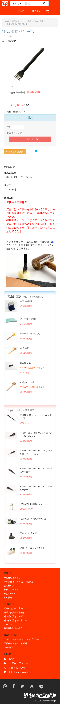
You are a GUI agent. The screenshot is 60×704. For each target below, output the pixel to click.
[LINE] (41, 686)
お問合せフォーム (18, 663)
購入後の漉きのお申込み (15, 620)
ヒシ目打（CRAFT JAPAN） (17, 24)
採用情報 (8, 597)
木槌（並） (25, 348)
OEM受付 (8, 647)
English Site (9, 593)
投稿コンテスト (11, 589)
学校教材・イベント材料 (15, 643)
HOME (6, 21)
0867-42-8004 (17, 667)
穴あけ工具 (38, 21)
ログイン (36, 10)
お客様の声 (9, 585)
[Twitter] (23, 686)
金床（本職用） (27, 301)
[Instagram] (6, 686)
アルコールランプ (28, 533)
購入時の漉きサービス (14, 616)
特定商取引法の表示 (13, 628)
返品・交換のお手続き (14, 612)
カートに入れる (30, 139)
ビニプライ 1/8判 (28, 319)
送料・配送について (16, 111)
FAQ (11, 658)
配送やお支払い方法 (13, 608)
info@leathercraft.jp (20, 672)
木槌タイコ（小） (28, 382)
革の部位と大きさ (12, 577)
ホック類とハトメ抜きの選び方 (18, 581)
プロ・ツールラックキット (32, 547)
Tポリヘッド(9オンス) (30, 333)
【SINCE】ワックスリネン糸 (33, 518)
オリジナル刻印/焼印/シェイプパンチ (21, 639)
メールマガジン (11, 624)
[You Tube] (33, 686)
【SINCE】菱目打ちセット (32, 504)
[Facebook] (14, 686)
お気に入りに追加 (16, 151)
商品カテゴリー (18, 21)
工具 (29, 21)
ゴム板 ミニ (25, 362)
